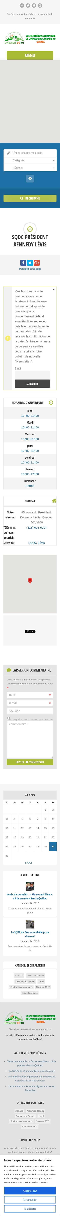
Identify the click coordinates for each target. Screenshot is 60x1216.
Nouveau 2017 (43, 987)
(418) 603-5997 (36, 527)
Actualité (19, 975)
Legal (41, 981)
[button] (30, 99)
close (53, 289)
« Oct (28, 862)
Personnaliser (30, 1199)
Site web (14, 711)
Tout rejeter (30, 1208)
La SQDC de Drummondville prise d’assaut (31, 1071)
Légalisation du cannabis (21, 987)
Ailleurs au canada (35, 975)
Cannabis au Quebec (25, 981)
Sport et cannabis (30, 993)
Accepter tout (30, 1190)
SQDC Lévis (36, 542)
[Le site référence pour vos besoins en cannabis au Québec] (30, 38)
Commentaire (18, 724)
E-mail (13, 703)
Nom (12, 694)
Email (18, 368)
